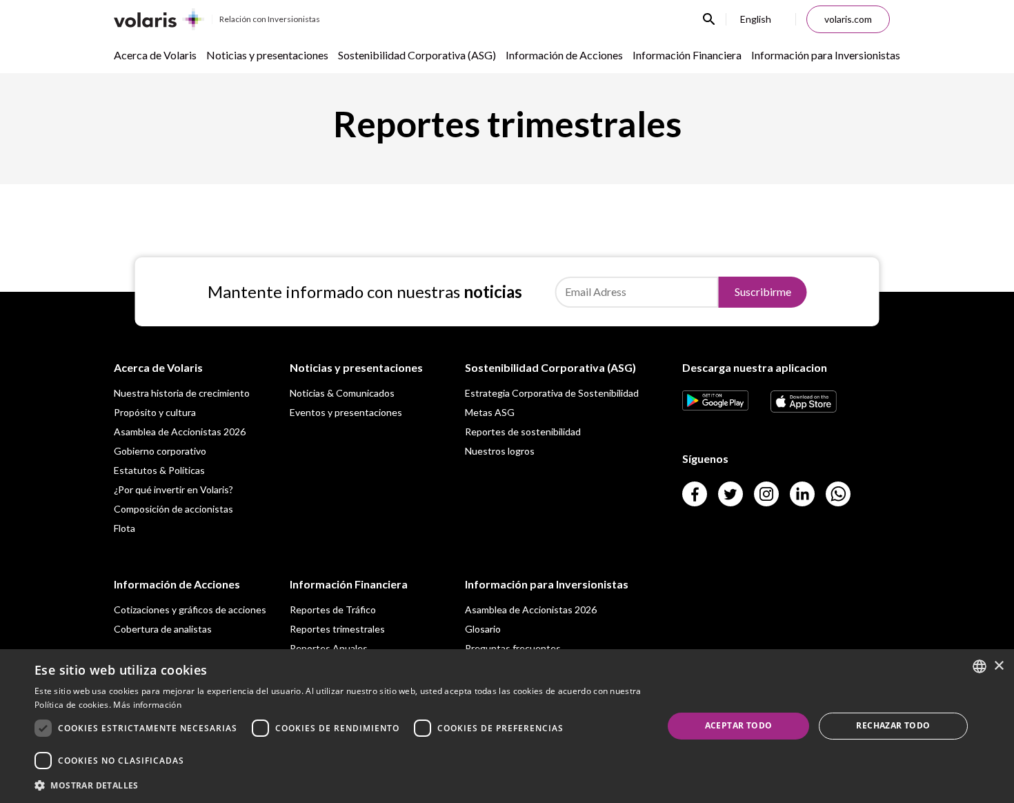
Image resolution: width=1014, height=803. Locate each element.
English (755, 19)
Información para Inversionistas (825, 54)
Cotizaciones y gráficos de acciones (190, 609)
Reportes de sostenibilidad (523, 431)
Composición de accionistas (173, 509)
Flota (124, 528)
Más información (147, 705)
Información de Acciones (564, 54)
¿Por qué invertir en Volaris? (173, 489)
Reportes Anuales (329, 648)
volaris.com (848, 19)
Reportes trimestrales (337, 629)
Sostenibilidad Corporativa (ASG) (417, 54)
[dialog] (507, 726)
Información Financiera (687, 54)
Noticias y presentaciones (267, 54)
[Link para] (715, 406)
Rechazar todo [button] (893, 725)
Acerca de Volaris (155, 54)
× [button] (998, 666)
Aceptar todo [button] (739, 725)
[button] (339, 785)
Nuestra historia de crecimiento (182, 393)
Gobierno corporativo (160, 451)
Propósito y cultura (155, 412)
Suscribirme (763, 291)
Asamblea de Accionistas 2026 (180, 431)
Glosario (483, 629)
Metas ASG (490, 412)
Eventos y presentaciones (346, 412)
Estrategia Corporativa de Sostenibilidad (552, 393)
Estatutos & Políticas (159, 470)
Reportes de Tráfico (333, 609)
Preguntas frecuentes (513, 648)
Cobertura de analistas (163, 629)
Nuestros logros (500, 451)
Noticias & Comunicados (342, 393)
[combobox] (979, 666)
